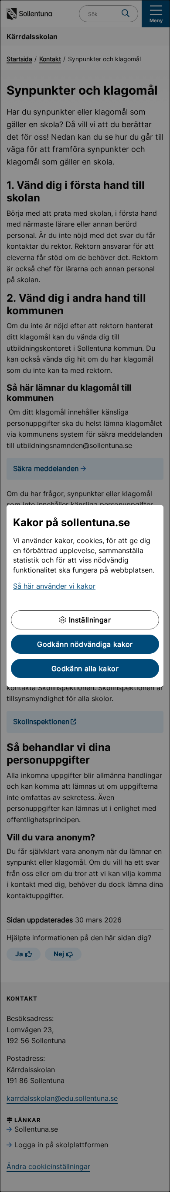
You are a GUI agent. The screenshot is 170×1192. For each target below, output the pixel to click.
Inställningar (88, 620)
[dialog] (85, 596)
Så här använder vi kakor (54, 586)
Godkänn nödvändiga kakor (85, 644)
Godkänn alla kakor (85, 668)
